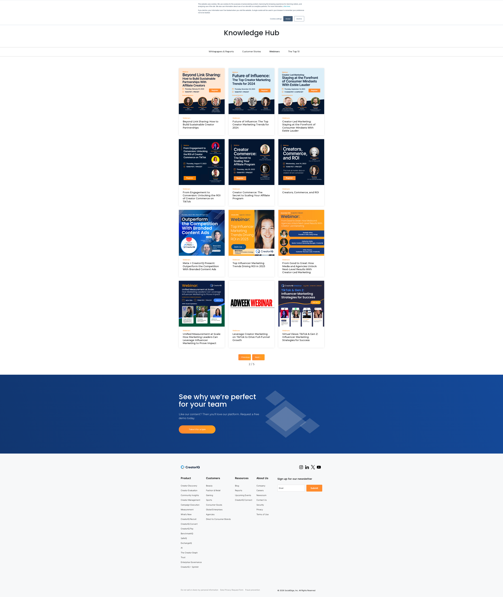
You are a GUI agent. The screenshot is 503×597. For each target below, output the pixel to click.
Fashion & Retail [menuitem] (213, 490)
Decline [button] (299, 19)
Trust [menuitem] (183, 557)
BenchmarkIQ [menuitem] (187, 533)
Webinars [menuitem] (274, 51)
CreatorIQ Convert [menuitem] (189, 524)
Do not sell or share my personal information (199, 590)
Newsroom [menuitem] (261, 495)
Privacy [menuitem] (259, 509)
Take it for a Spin (197, 429)
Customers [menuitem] (213, 478)
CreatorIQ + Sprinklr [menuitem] (190, 567)
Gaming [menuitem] (209, 495)
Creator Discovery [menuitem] (189, 485)
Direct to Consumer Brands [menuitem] (218, 519)
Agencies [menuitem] (210, 514)
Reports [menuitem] (238, 490)
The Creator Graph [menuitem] (189, 552)
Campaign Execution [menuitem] (190, 505)
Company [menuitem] (260, 485)
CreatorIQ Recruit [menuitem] (188, 519)
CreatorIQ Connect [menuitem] (243, 500)
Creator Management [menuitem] (190, 500)
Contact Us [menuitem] (261, 500)
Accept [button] (288, 19)
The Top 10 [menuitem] (294, 51)
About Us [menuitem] (262, 478)
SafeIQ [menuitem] (184, 538)
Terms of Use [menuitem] (262, 514)
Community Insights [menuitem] (190, 495)
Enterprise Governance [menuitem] (191, 562)
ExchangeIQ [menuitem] (186, 543)
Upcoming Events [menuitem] (243, 495)
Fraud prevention (252, 590)
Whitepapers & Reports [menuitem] (221, 51)
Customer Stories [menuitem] (251, 51)
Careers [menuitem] (260, 490)
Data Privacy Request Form (231, 590)
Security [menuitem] (260, 505)
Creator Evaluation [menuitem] (189, 490)
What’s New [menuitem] (186, 514)
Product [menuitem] (186, 478)
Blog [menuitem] (237, 485)
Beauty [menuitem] (209, 485)
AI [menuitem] (182, 548)
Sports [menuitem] (209, 500)
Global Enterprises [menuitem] (214, 509)
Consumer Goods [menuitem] (214, 505)
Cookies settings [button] (276, 19)
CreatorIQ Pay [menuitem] (187, 528)
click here (286, 6)
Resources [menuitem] (241, 478)
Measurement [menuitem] (187, 509)
